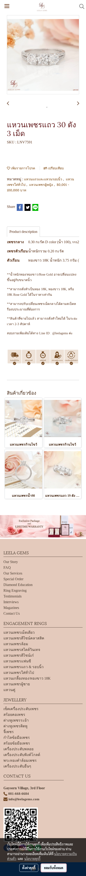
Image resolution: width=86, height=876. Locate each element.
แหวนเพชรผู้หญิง (41, 184)
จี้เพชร (8, 732)
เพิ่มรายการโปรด (22, 167)
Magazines (11, 608)
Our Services (12, 573)
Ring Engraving (15, 590)
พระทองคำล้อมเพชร (20, 760)
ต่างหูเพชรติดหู (15, 726)
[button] (80, 6)
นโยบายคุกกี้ (32, 858)
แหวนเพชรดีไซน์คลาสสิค (23, 638)
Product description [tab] (23, 232)
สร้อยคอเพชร (14, 715)
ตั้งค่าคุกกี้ (28, 868)
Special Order (13, 579)
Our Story (10, 562)
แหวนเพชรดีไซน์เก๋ (18, 655)
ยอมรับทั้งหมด (53, 868)
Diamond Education (18, 585)
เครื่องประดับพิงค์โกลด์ (21, 755)
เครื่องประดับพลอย (18, 749)
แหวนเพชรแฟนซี (17, 661)
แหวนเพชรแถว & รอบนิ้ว (23, 667)
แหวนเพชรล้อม (15, 644)
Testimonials (12, 596)
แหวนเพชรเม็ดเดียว (19, 632)
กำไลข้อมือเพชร (16, 737)
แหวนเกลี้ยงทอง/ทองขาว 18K (27, 678)
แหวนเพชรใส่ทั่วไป (18, 673)
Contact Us (11, 613)
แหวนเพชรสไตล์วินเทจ (21, 650)
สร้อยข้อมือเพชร (16, 743)
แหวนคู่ (9, 690)
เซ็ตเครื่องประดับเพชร (21, 709)
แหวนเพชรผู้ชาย (16, 684)
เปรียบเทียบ (55, 167)
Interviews (11, 602)
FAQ (7, 567)
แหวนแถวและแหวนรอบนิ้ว (43, 178)
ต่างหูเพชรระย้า (16, 720)
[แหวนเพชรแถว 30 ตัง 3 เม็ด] (43, 55)
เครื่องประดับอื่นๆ (17, 766)
